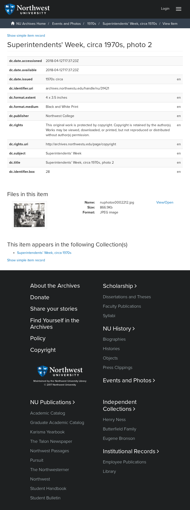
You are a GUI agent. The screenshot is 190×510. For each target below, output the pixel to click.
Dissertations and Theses (127, 297)
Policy (38, 338)
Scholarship (120, 286)
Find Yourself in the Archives (54, 323)
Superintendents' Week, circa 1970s (130, 24)
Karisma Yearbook (47, 432)
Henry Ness (114, 419)
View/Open (164, 202)
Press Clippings (117, 367)
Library (109, 471)
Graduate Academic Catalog (57, 422)
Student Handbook (48, 488)
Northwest (40, 479)
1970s (91, 24)
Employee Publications (124, 462)
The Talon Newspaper (51, 441)
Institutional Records (131, 451)
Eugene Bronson (119, 438)
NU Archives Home (31, 24)
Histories (111, 348)
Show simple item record (26, 35)
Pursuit (36, 460)
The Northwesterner (49, 469)
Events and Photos (66, 24)
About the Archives (55, 285)
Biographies (114, 339)
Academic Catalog (47, 413)
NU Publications (52, 402)
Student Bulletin (45, 498)
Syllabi (109, 315)
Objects (110, 358)
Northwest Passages (49, 450)
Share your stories (53, 308)
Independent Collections (120, 405)
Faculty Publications (122, 306)
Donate (39, 297)
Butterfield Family (119, 429)
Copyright (43, 350)
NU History (119, 328)
